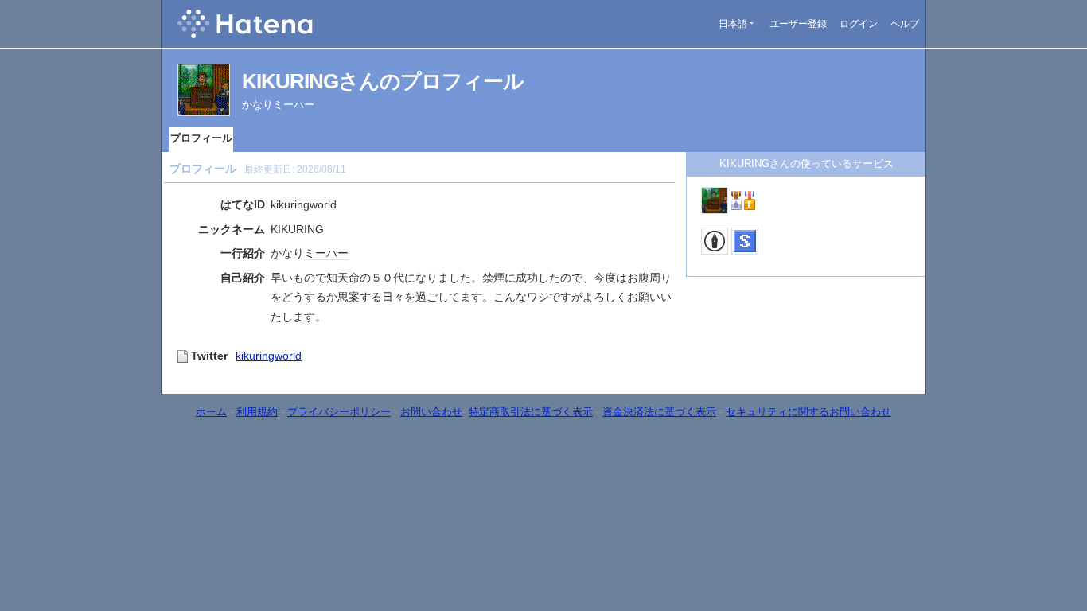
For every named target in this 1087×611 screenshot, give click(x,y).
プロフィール (201, 138)
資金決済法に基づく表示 (659, 412)
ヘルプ (904, 23)
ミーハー (326, 253)
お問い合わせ (431, 412)
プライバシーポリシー (339, 412)
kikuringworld (269, 355)
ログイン (859, 23)
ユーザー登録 (798, 23)
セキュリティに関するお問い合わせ (808, 412)
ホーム (211, 412)
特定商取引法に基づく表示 (531, 412)
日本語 (733, 23)
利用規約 (257, 412)
